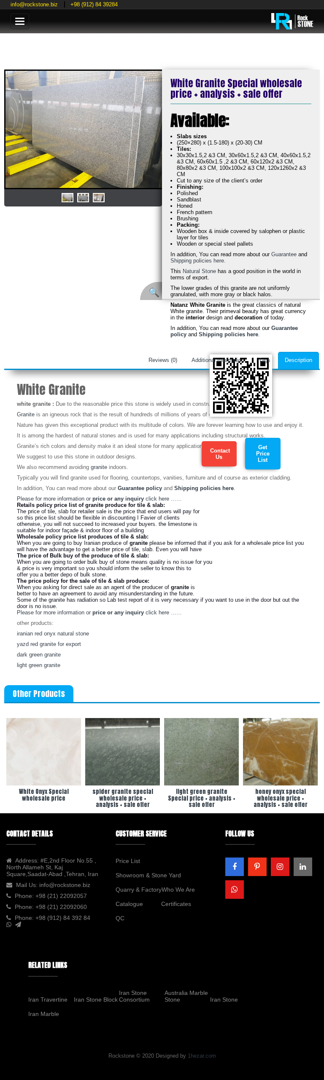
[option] (83, 129)
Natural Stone (199, 271)
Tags (264, 360)
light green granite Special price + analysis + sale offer (201, 798)
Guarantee (284, 254)
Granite (26, 414)
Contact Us (220, 454)
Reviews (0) (162, 360)
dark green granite (39, 654)
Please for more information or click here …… (99, 499)
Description (298, 360)
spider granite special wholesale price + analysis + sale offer (122, 798)
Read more (44, 765)
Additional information (218, 360)
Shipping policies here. (198, 260)
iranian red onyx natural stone (53, 633)
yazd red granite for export (49, 644)
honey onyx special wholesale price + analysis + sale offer (281, 798)
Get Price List (263, 453)
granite (99, 467)
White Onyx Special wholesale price (44, 794)
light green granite (38, 665)
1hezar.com (202, 1056)
